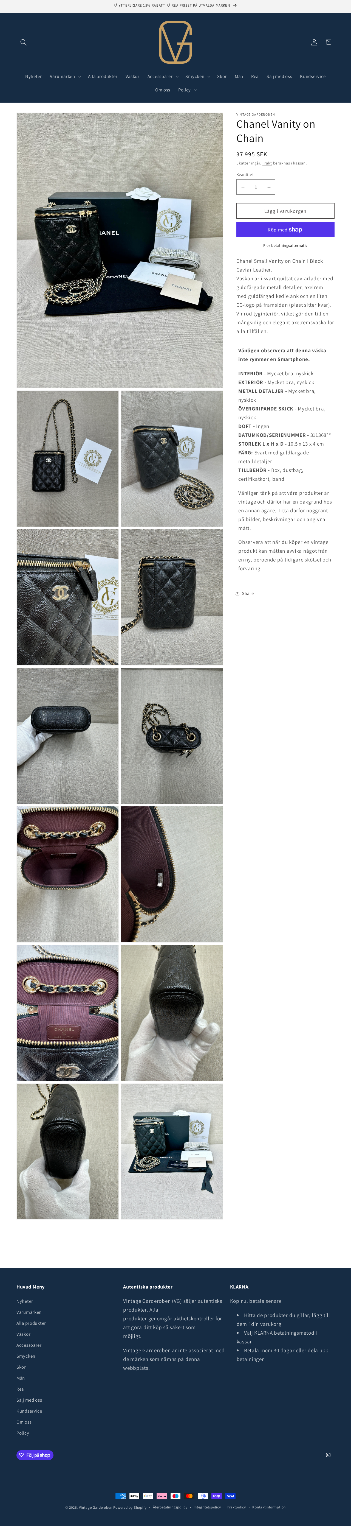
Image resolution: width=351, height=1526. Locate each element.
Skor (21, 1367)
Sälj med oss (29, 1400)
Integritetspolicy (207, 1507)
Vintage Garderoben (95, 1507)
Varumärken (29, 1312)
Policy (22, 1433)
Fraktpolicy (236, 1507)
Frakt (267, 163)
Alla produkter (31, 1323)
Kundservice (29, 1411)
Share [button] (248, 593)
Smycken (25, 1356)
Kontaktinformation (269, 1507)
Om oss (24, 1422)
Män (20, 1378)
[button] (23, 42)
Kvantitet (245, 174)
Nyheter (24, 1301)
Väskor (23, 1334)
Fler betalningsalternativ (285, 245)
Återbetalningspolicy (170, 1507)
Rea (20, 1389)
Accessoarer (29, 1345)
